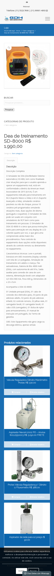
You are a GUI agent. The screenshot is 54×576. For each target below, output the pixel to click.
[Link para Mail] (27, 2)
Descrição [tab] (11, 160)
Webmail (26, 6)
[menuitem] (26, 6)
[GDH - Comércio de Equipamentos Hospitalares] (22, 18)
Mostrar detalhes (37, 392)
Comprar (16, 392)
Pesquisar (9, 110)
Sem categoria (11, 125)
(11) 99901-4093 (39, 10)
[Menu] (46, 18)
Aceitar (21, 571)
